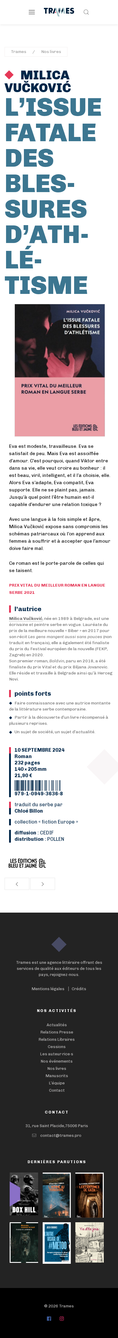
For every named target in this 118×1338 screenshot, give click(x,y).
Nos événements (57, 1061)
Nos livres (51, 51)
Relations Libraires (57, 1039)
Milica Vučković (38, 81)
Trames (18, 51)
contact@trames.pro (60, 1135)
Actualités (57, 1025)
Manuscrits (57, 1075)
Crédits (79, 989)
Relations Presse (57, 1032)
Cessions (57, 1046)
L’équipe (57, 1083)
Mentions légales (48, 989)
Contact (57, 1090)
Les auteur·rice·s (56, 1054)
